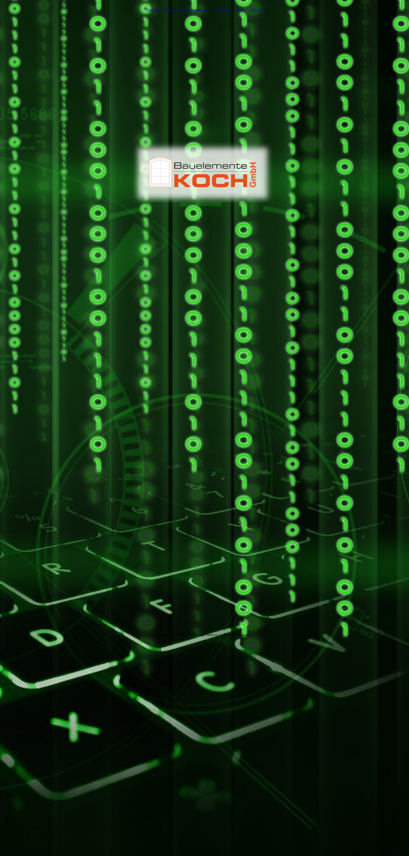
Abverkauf (223, 10)
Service (241, 10)
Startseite (153, 10)
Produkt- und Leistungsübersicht (186, 10)
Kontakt (256, 10)
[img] (204, 428)
